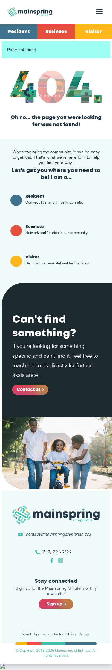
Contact (58, 634)
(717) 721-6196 (56, 552)
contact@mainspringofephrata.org (58, 534)
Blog (72, 634)
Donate (84, 634)
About (26, 634)
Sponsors (41, 634)
